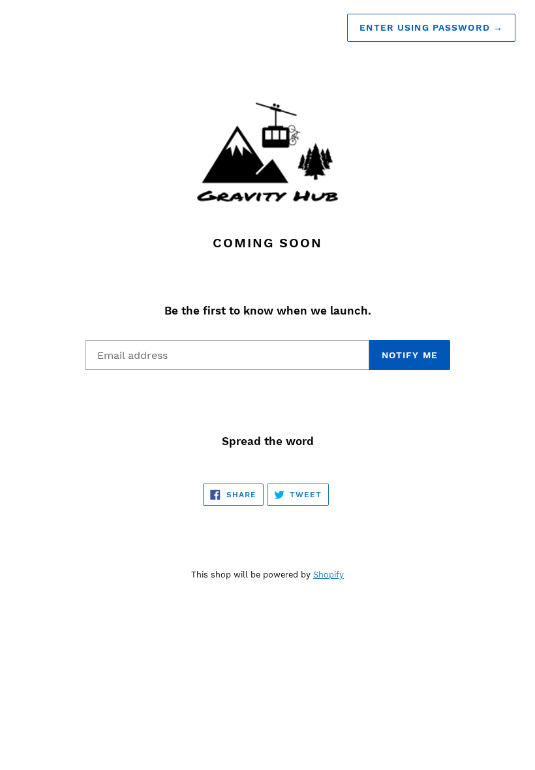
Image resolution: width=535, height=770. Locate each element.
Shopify (328, 574)
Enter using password (431, 27)
